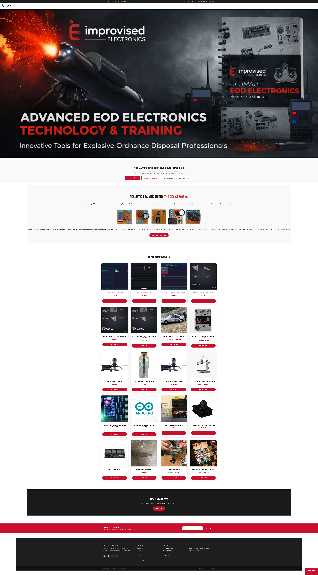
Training (38, 6)
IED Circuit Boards (50, 6)
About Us (140, 548)
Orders (188, 1)
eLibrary (139, 555)
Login (87, 6)
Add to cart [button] (114, 301)
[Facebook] (104, 556)
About (16, 6)
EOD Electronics (168, 553)
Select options (174, 344)
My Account (141, 560)
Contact (76, 6)
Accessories (166, 555)
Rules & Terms (201, 1)
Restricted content (65, 6)
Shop (23, 6)
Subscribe (209, 528)
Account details (210, 1)
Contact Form (194, 550)
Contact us (311, 571)
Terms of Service (210, 568)
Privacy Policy (200, 568)
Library (193, 1)
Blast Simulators (168, 550)
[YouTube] (112, 556)
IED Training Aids (168, 548)
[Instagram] (108, 556)
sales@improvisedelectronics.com (200, 548)
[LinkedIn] (116, 556)
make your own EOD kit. (226, 204)
